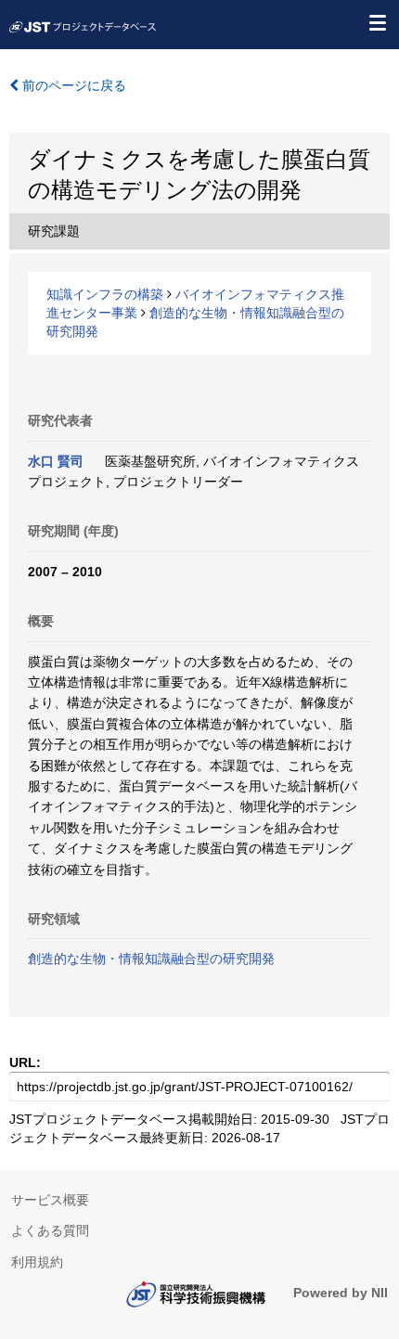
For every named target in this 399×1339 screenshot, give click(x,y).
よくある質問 (50, 1230)
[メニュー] (377, 22)
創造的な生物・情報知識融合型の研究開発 (151, 958)
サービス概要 (50, 1199)
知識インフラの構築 (104, 294)
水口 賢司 (56, 461)
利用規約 (37, 1262)
